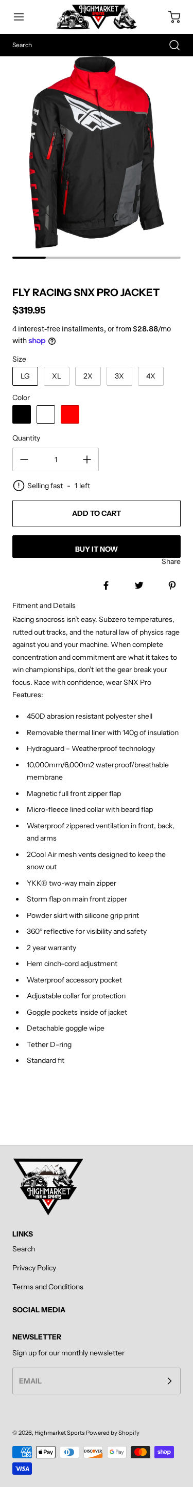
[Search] (169, 45)
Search (23, 1248)
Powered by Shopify (112, 1432)
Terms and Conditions (47, 1286)
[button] (23, 17)
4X (150, 376)
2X (88, 376)
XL (56, 376)
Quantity (26, 438)
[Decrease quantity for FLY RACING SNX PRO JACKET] (24, 459)
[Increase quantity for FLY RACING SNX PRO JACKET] (87, 459)
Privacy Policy (34, 1267)
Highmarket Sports (59, 1432)
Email (30, 1380)
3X (119, 376)
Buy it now (96, 549)
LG (25, 376)
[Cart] (169, 17)
